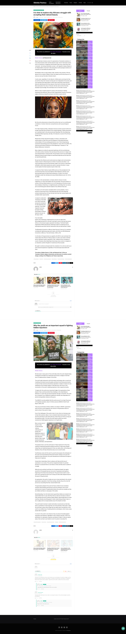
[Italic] (40, 307)
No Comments (56, 17)
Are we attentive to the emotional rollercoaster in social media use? (66, 286)
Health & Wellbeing (80, 58)
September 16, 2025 (85, 30)
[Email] (30, 63)
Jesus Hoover (46, 602)
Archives (77, 34)
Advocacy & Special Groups (80, 43)
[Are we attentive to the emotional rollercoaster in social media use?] (67, 280)
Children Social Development (79, 46)
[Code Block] (48, 307)
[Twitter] (30, 55)
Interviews (66, 2)
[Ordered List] (44, 307)
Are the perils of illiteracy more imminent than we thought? (85, 29)
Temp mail (45, 585)
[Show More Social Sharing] (56, 20)
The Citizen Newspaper (55, 51)
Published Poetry (80, 70)
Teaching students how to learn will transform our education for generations (53, 286)
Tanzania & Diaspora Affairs (80, 84)
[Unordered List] (46, 307)
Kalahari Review (80, 64)
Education (79, 51)
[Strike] (43, 307)
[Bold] (39, 307)
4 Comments (54, 330)
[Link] (50, 307)
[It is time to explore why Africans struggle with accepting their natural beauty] (53, 35)
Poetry (71, 2)
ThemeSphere (68, 630)
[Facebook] (30, 53)
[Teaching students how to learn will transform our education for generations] (53, 280)
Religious (75, 2)
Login (71, 300)
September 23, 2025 (85, 25)
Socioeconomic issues (81, 80)
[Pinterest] (30, 61)
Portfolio (80, 2)
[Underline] (41, 307)
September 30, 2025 (85, 20)
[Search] (92, 3)
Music (85, 2)
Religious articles (80, 74)
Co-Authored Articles (81, 48)
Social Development (51, 3)
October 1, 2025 (84, 15)
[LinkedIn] (30, 58)
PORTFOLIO (79, 67)
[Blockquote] (47, 307)
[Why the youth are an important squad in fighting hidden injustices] (53, 348)
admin (37, 17)
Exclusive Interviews (80, 54)
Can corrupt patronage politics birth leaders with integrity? (39, 286)
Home (34, 6)
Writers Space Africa (81, 86)
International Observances (58, 3)
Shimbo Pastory (38, 57)
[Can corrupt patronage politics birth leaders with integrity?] (39, 280)
